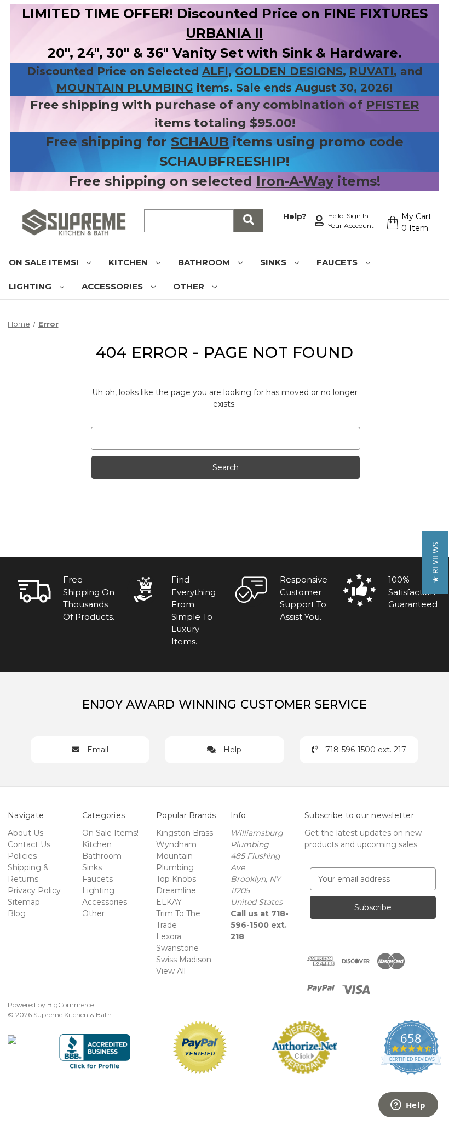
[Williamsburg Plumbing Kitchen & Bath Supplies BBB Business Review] (94, 1047)
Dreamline (176, 890)
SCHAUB (200, 142)
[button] (435, 562)
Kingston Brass (184, 833)
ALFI (215, 71)
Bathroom (205, 262)
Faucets (338, 262)
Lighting (31, 286)
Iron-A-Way (294, 181)
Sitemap (24, 902)
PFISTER (392, 105)
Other (189, 286)
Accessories (113, 286)
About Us (25, 833)
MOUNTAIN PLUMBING (124, 87)
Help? (295, 216)
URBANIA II (224, 33)
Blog (17, 913)
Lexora (168, 936)
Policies (22, 856)
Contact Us (29, 844)
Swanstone (177, 948)
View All (171, 971)
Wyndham (176, 844)
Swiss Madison (183, 959)
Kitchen (129, 262)
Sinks (274, 262)
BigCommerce (70, 1005)
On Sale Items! (44, 262)
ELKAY (169, 902)
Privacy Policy (34, 890)
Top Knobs (176, 879)
